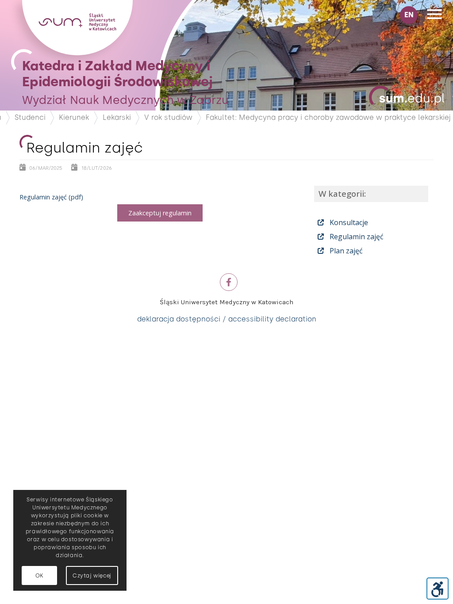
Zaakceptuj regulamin (160, 213)
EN (409, 15)
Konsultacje (348, 222)
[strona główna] (77, 53)
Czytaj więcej (92, 576)
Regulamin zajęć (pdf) (51, 197)
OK (39, 576)
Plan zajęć (345, 251)
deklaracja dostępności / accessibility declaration (226, 319)
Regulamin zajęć (356, 236)
